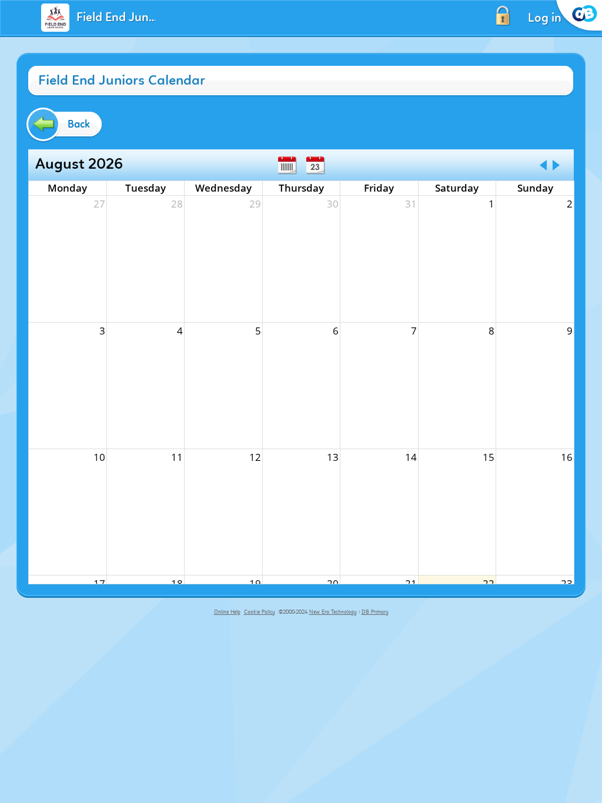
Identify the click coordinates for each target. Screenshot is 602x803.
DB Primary (375, 611)
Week (287, 165)
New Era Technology (333, 611)
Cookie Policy (259, 611)
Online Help (227, 611)
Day (315, 165)
